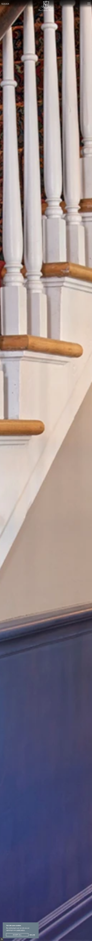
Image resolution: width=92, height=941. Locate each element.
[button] (89, 3)
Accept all (17, 935)
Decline (32, 935)
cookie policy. (20, 930)
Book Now (5, 3)
